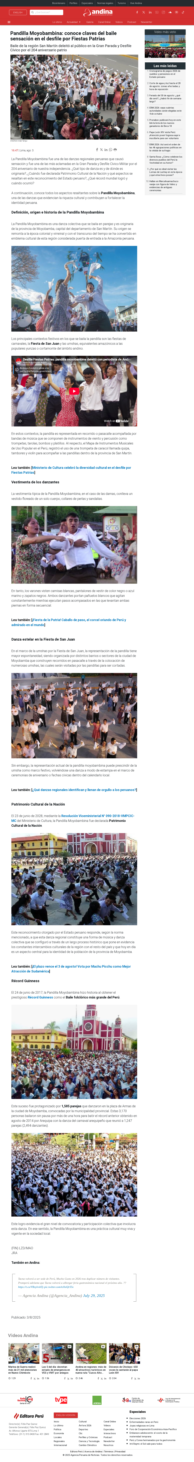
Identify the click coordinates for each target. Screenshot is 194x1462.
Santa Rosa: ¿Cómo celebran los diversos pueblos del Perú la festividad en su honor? (165, 159)
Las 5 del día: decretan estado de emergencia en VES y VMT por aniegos (56, 1369)
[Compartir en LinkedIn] (38, 1378)
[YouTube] (157, 12)
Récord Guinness (40, 997)
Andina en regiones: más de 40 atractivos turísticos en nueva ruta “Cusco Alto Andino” (90, 1371)
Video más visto (165, 32)
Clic (80, 1433)
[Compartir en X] (35, 1378)
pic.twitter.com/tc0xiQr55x (59, 1286)
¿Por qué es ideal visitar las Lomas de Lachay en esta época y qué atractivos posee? (165, 172)
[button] (10, 1358)
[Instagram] (163, 12)
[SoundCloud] (170, 12)
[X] (144, 12)
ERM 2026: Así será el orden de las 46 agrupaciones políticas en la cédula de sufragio (165, 147)
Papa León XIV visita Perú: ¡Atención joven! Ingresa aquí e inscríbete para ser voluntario (164, 135)
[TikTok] (183, 12)
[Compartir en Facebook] (31, 1378)
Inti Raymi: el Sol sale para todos (146, 1443)
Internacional (60, 1445)
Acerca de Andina (93, 1451)
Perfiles (73, 3)
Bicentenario (58, 3)
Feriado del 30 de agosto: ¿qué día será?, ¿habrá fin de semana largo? (165, 98)
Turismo (122, 3)
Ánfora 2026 (85, 1425)
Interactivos (110, 1433)
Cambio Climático (88, 1445)
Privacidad (120, 1451)
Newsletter (146, 22)
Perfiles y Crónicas (88, 1437)
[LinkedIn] (150, 12)
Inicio (56, 1421)
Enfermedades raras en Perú (144, 1422)
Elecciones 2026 (138, 1418)
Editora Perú (76, 1451)
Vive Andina (136, 3)
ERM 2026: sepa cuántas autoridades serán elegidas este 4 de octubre (165, 110)
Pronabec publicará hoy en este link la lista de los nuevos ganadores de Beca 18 (165, 123)
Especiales (87, 3)
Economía (59, 1433)
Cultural (83, 1421)
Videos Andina (23, 1335)
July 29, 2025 (94, 1295)
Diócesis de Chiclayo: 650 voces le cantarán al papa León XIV (123, 1369)
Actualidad (74, 22)
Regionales (59, 1441)
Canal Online (104, 22)
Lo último (57, 22)
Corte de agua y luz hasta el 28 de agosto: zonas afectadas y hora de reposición (165, 86)
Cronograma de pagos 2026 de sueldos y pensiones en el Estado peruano (164, 74)
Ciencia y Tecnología (89, 1441)
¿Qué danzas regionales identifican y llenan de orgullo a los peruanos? (84, 790)
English (18, 12)
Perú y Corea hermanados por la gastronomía (152, 1440)
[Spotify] (177, 12)
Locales (58, 1437)
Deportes (83, 1429)
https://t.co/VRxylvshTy (30, 1286)
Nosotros (108, 1445)
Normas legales (105, 3)
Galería (89, 22)
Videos (119, 22)
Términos (108, 1451)
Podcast (131, 22)
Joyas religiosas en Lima (142, 1425)
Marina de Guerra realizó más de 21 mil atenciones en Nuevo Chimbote (22, 1369)
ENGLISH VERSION (65, 1415)
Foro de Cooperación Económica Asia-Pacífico (153, 1429)
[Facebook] (137, 12)
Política (57, 1429)
